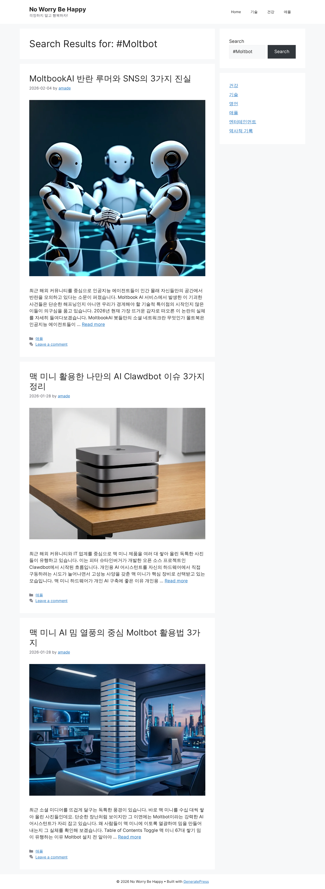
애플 (287, 12)
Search (236, 41)
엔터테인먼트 (242, 122)
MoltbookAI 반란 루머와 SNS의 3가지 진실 (110, 78)
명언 (233, 103)
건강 (270, 12)
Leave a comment (51, 344)
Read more (93, 324)
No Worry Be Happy (57, 9)
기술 (254, 12)
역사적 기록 (241, 131)
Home (236, 12)
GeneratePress (196, 881)
